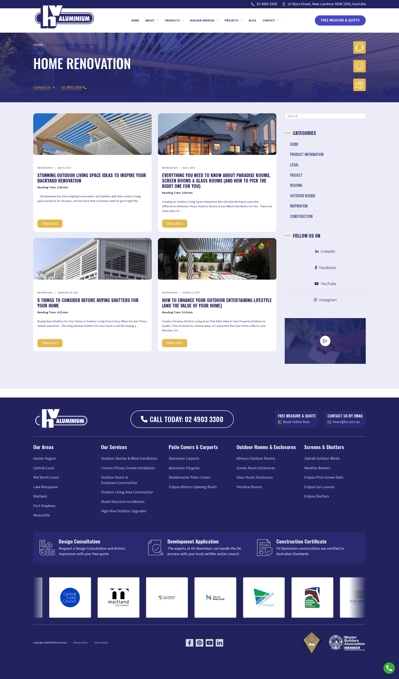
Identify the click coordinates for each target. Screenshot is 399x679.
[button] (325, 341)
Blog (252, 20)
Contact (268, 20)
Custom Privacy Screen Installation (128, 468)
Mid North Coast (46, 477)
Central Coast (43, 468)
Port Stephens (44, 506)
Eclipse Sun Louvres (319, 487)
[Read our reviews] (359, 66)
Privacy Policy (80, 642)
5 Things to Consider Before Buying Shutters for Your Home (88, 303)
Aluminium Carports (184, 458)
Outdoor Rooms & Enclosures (266, 447)
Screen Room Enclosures (255, 468)
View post (50, 223)
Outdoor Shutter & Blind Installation (129, 458)
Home (135, 20)
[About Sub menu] (157, 20)
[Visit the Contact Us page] (359, 47)
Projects (232, 20)
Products (172, 20)
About (150, 20)
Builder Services (202, 20)
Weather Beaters (317, 468)
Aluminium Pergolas (184, 468)
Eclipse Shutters (316, 496)
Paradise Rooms (249, 487)
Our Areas (43, 447)
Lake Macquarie (45, 487)
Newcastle (41, 515)
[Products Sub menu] (183, 20)
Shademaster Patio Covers (189, 477)
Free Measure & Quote (340, 20)
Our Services (114, 447)
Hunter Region (44, 458)
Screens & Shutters (324, 447)
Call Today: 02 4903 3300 (186, 419)
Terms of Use (100, 642)
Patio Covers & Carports (193, 447)
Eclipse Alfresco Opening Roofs (193, 487)
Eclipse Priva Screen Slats (324, 477)
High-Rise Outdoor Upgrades (123, 511)
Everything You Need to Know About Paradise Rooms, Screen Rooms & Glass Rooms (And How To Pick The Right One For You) (216, 180)
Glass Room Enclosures (254, 477)
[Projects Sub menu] (241, 20)
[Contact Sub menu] (278, 20)
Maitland (40, 496)
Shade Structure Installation (122, 501)
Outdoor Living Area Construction (127, 492)
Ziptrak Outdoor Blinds (322, 458)
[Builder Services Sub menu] (217, 20)
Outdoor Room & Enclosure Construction (119, 480)
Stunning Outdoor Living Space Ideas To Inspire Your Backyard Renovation (91, 178)
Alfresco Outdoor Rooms (255, 458)
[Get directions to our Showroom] (359, 85)
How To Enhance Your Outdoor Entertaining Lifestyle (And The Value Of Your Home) (217, 303)
